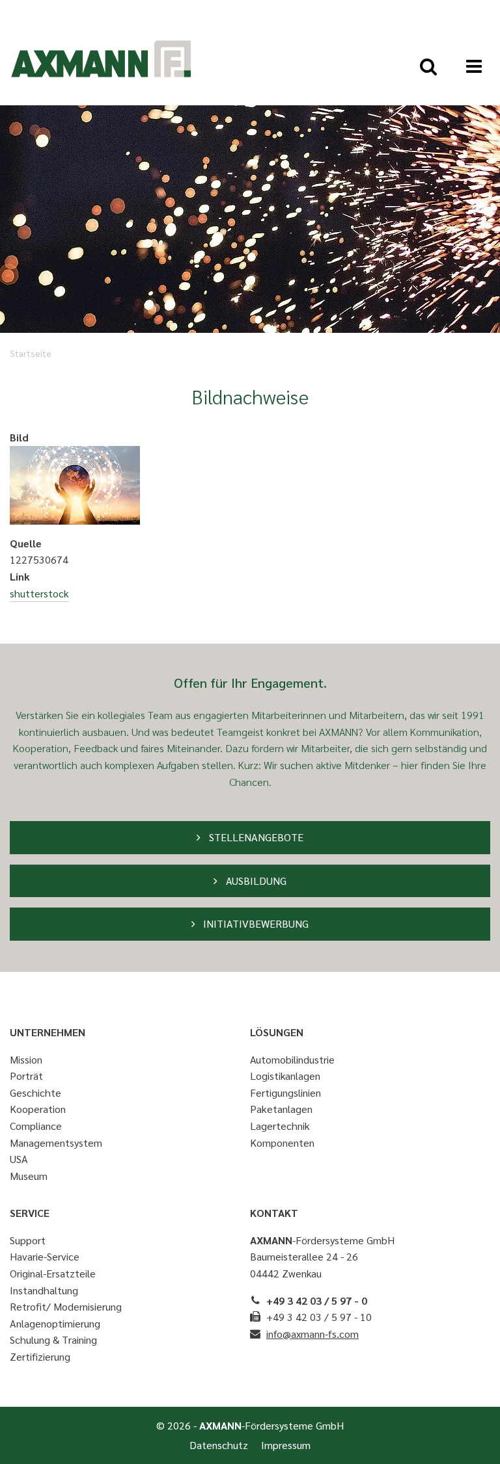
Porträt (26, 1075)
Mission (26, 1059)
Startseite (30, 353)
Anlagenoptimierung (55, 1323)
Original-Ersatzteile (53, 1273)
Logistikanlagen (285, 1075)
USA (19, 1159)
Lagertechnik (280, 1125)
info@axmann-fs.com (312, 1333)
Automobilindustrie (292, 1059)
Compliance (36, 1125)
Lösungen (276, 1032)
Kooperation (38, 1109)
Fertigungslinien (285, 1092)
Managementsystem (56, 1142)
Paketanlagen (281, 1109)
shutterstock (39, 593)
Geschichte (35, 1092)
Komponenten (282, 1142)
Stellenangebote (254, 837)
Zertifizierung (40, 1356)
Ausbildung (254, 880)
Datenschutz (218, 1445)
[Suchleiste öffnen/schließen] (428, 66)
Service (29, 1213)
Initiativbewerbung (255, 923)
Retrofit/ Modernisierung (66, 1306)
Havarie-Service (44, 1256)
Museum (29, 1176)
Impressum (286, 1445)
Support (28, 1240)
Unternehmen (47, 1032)
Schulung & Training (53, 1339)
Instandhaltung (44, 1290)
